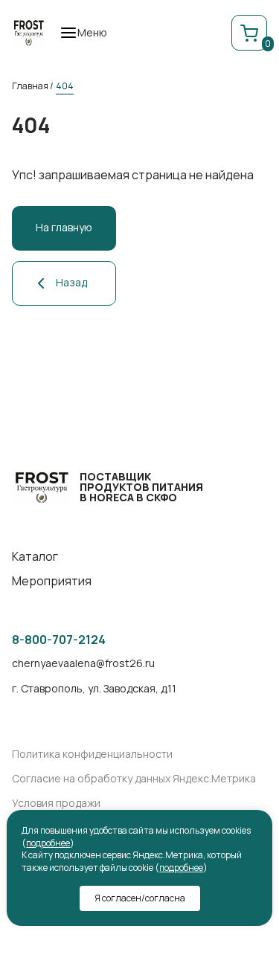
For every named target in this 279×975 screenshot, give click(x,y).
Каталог (35, 557)
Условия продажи (56, 803)
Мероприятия (52, 581)
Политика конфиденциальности (92, 754)
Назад (71, 282)
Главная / (33, 86)
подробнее (48, 843)
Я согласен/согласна (139, 898)
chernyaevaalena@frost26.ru (83, 663)
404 (65, 86)
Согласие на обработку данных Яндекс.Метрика (134, 779)
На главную (64, 227)
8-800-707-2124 (59, 640)
